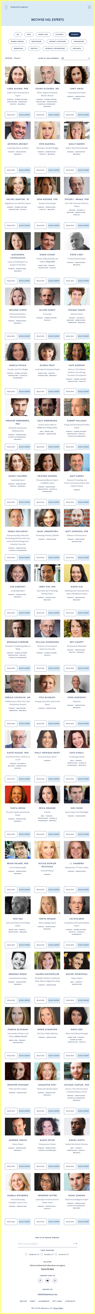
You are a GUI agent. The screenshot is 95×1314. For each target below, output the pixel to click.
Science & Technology (47, 104)
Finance (10, 99)
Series (33, 1301)
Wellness (21, 104)
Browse (23, 1301)
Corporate (70, 1301)
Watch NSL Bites (47, 1269)
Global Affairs (21, 99)
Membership (43, 1301)
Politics (13, 104)
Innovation (12, 102)
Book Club (42, 265)
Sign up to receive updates (47, 1237)
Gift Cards (57, 1301)
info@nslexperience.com (47, 1294)
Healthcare (41, 102)
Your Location (47, 1250)
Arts (42, 431)
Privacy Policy (58, 1308)
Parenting (22, 102)
